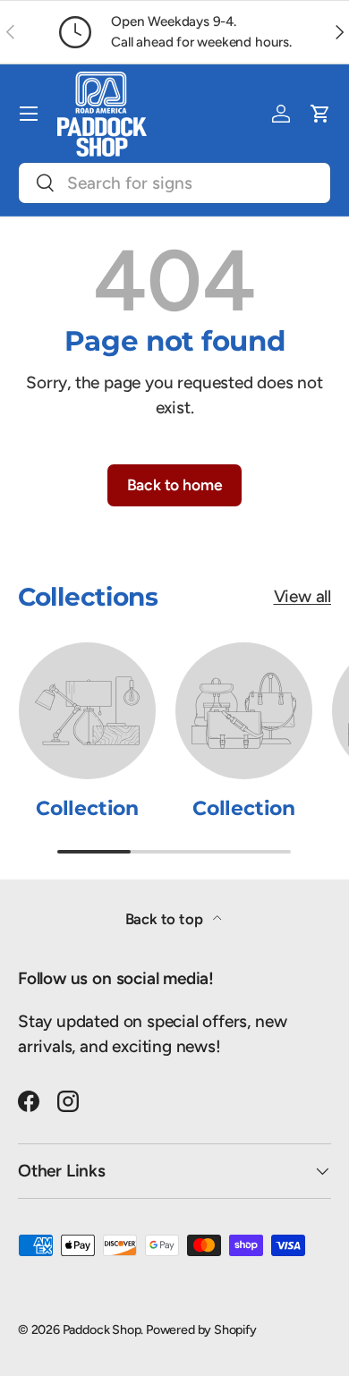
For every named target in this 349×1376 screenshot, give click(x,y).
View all (302, 596)
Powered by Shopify (201, 1329)
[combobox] (174, 183)
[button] (320, 113)
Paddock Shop (102, 1329)
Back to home (175, 484)
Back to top (166, 919)
